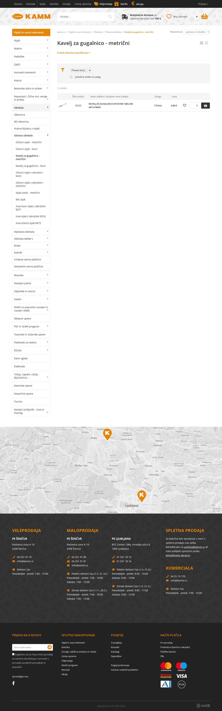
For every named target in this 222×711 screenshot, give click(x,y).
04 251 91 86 (79, 557)
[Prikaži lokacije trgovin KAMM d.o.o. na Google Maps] (111, 470)
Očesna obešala (23, 135)
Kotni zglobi (21, 358)
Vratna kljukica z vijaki (27, 128)
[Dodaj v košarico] (205, 106)
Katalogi (115, 651)
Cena (174, 96)
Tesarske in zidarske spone (29, 334)
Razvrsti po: (176, 31)
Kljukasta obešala (24, 231)
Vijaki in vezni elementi (29, 32)
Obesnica (19, 114)
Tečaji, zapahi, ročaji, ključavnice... (26, 376)
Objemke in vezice (24, 291)
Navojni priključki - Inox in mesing (29, 411)
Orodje (67, 4)
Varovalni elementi (25, 72)
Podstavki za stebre (25, 342)
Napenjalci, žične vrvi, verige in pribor (30, 98)
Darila (124, 4)
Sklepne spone (22, 318)
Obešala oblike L (23, 238)
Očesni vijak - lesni (26, 149)
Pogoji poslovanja (120, 665)
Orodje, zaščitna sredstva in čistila (79, 651)
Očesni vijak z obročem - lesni (30, 174)
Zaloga (158, 96)
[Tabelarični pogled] (206, 43)
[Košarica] (201, 15)
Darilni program (70, 665)
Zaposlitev (116, 656)
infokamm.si (25, 561)
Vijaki (43, 4)
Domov (18, 4)
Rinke (17, 245)
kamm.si (61, 32)
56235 (78, 105)
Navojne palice (22, 283)
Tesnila (18, 401)
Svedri (17, 299)
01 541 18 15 (124, 557)
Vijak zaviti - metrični (28, 192)
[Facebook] (14, 683)
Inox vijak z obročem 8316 (31, 216)
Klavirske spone (23, 385)
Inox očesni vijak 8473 (28, 223)
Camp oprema (83, 4)
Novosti (66, 669)
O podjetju (116, 642)
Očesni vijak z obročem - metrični (30, 184)
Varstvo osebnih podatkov (124, 669)
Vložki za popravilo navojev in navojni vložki (31, 309)
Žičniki (18, 350)
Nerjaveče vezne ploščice (28, 266)
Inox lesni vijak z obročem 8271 (31, 208)
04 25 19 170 (178, 576)
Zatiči (17, 64)
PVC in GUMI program (26, 326)
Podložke (19, 56)
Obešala (19, 107)
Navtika (54, 4)
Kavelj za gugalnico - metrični (28, 157)
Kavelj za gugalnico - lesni (31, 165)
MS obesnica (21, 121)
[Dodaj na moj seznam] (184, 105)
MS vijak (20, 199)
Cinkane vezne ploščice (27, 259)
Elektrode (19, 366)
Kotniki (18, 252)
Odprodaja (106, 4)
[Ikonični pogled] (201, 43)
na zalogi (96, 77)
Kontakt (30, 4)
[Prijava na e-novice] (49, 647)
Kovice (18, 80)
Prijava (203, 4)
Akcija (139, 4)
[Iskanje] (110, 16)
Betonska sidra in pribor (28, 88)
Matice (18, 48)
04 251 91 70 (24, 557)
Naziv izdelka (97, 96)
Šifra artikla (78, 96)
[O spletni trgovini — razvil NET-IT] (203, 706)
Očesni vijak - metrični (29, 142)
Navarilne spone (23, 393)
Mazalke (19, 275)
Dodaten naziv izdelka (117, 96)
